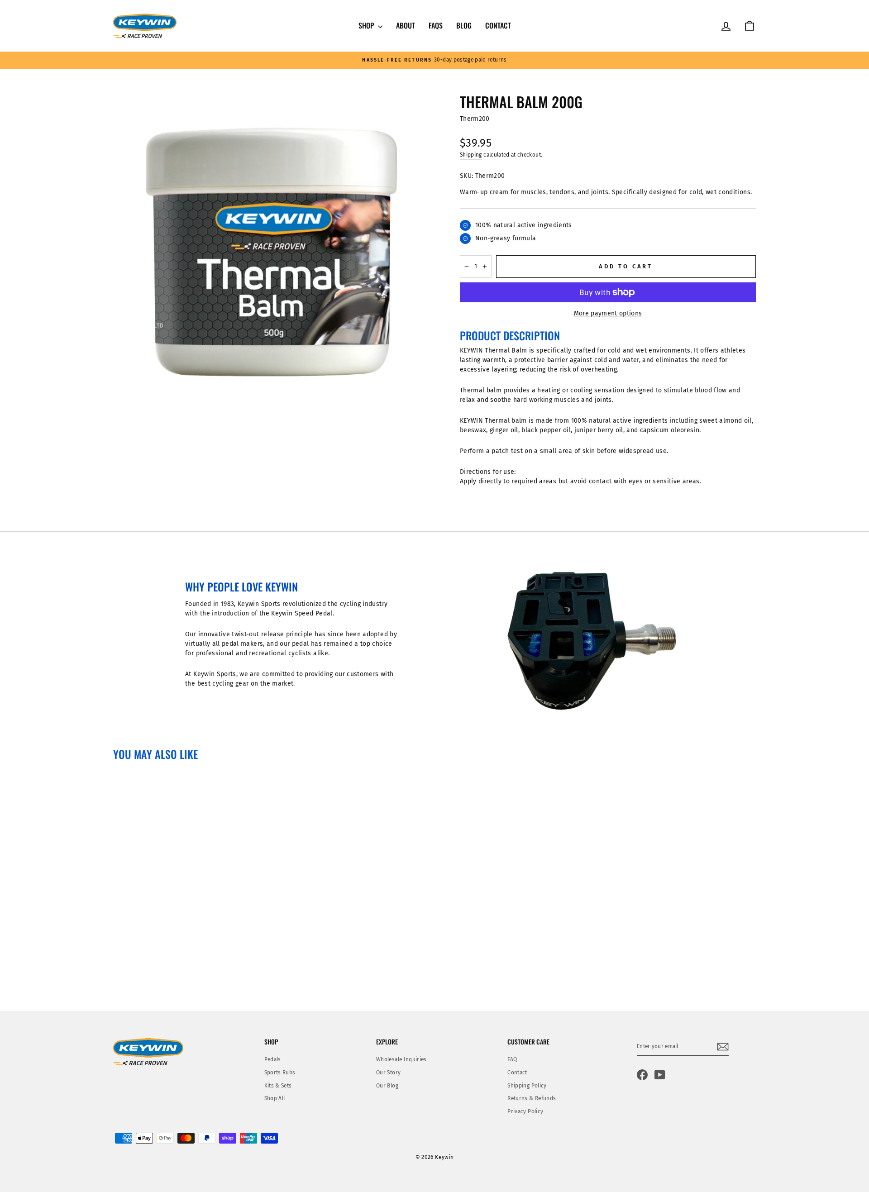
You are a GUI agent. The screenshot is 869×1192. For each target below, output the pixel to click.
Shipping (471, 155)
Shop (367, 25)
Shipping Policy (526, 1085)
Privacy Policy (525, 1111)
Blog (464, 25)
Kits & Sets (278, 1085)
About (405, 25)
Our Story (388, 1072)
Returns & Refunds (531, 1098)
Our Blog (387, 1085)
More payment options (608, 313)
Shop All (274, 1098)
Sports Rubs (280, 1072)
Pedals (272, 1059)
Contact (498, 25)
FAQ (512, 1059)
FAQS (436, 25)
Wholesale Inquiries (401, 1059)
